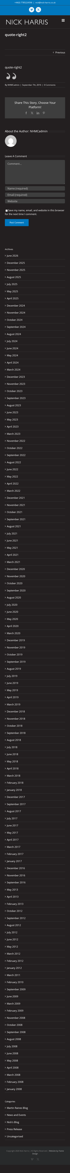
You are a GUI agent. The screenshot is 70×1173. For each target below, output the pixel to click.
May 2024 (12, 355)
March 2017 (13, 846)
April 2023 (13, 426)
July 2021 (12, 533)
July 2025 (12, 284)
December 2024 (16, 305)
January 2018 (14, 789)
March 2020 (13, 633)
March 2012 (13, 953)
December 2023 (16, 376)
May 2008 (12, 1060)
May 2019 (12, 690)
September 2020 (16, 590)
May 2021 (12, 547)
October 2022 (14, 448)
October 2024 (14, 319)
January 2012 (14, 967)
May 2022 (12, 476)
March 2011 (13, 975)
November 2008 (16, 1017)
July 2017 (12, 818)
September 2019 (16, 661)
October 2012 (14, 910)
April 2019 (13, 697)
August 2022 (14, 462)
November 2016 (16, 875)
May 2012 (12, 946)
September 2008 (16, 1032)
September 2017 (16, 804)
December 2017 (16, 797)
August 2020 (14, 597)
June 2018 (12, 754)
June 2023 (12, 412)
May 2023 (12, 419)
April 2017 (13, 839)
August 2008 (14, 1039)
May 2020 (12, 619)
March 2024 (13, 369)
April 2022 (13, 483)
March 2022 (13, 490)
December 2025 (16, 262)
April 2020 (13, 626)
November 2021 (16, 505)
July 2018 (12, 747)
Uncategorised (15, 1136)
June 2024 (12, 348)
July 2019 (12, 676)
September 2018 (16, 733)
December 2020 (16, 569)
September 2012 (16, 918)
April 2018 (13, 768)
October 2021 (14, 512)
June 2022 (12, 469)
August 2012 (14, 925)
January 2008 (14, 1089)
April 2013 (13, 896)
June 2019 (12, 683)
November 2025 (16, 269)
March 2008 (13, 1074)
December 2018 (16, 711)
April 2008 (13, 1067)
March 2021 (13, 562)
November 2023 (16, 383)
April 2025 (13, 298)
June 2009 (12, 996)
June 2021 (12, 540)
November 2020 (16, 576)
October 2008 (14, 1024)
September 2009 (16, 989)
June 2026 (12, 255)
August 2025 (14, 277)
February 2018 (15, 782)
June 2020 (12, 611)
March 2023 (13, 433)
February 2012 (15, 960)
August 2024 (14, 334)
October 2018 (14, 725)
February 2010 (15, 982)
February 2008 (15, 1081)
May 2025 (12, 291)
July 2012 (12, 932)
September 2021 (16, 519)
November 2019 (16, 647)
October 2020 (14, 583)
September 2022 (16, 455)
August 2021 (14, 526)
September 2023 (16, 398)
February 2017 (15, 854)
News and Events (16, 1115)
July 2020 (12, 604)
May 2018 (12, 761)
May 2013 (12, 889)
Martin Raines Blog (17, 1107)
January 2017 (14, 861)
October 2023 (14, 391)
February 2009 (15, 1010)
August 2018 (14, 740)
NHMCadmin (13, 85)
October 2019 (14, 654)
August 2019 (14, 668)
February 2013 (15, 903)
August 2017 (14, 811)
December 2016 (16, 868)
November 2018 (16, 718)
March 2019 (13, 704)
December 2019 (16, 640)
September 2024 (16, 326)
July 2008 (12, 1046)
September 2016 (16, 882)
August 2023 (14, 405)
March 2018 (13, 775)
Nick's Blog (13, 1122)
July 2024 (12, 341)
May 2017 (12, 832)
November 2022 (16, 440)
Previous (60, 52)
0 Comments (50, 85)
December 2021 (16, 497)
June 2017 (12, 825)
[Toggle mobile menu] (63, 20)
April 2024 (13, 362)
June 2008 (12, 1053)
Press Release (14, 1129)
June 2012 (12, 939)
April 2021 (13, 554)
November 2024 (16, 312)
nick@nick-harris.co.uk (45, 2)
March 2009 (13, 1003)
